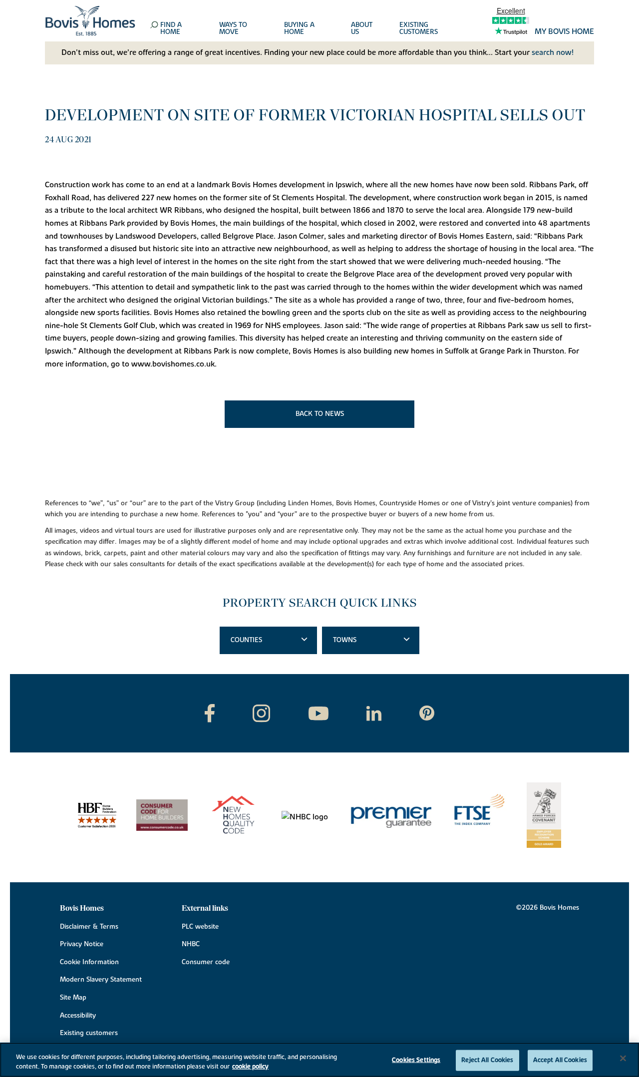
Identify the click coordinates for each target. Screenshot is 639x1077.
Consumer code (206, 962)
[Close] (623, 1059)
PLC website (200, 926)
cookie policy (250, 1067)
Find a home (171, 28)
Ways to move (233, 28)
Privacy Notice (81, 944)
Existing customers (418, 28)
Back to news (320, 413)
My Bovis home (564, 31)
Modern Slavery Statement (101, 979)
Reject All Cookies (487, 1060)
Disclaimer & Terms (89, 926)
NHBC (191, 944)
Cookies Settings (416, 1060)
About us (361, 28)
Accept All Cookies (560, 1060)
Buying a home (299, 28)
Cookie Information (89, 962)
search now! (553, 52)
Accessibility (78, 1015)
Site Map (73, 997)
